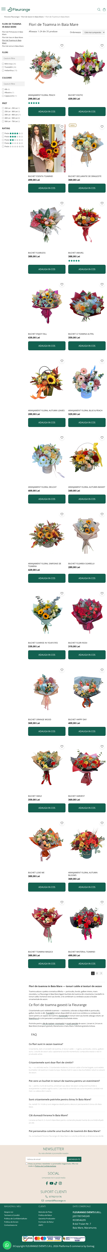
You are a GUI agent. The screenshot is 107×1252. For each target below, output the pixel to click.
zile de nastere (48, 1023)
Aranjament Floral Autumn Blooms (83, 873)
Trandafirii (50, 1013)
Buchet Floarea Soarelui (81, 563)
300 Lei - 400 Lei (11, 114)
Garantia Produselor (46, 1218)
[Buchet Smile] (46, 768)
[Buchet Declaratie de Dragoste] (87, 148)
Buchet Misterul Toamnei (81, 951)
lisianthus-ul (34, 1018)
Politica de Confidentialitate (45, 1166)
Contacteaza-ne (10, 1225)
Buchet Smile (35, 796)
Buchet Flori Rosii (77, 642)
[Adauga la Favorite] (61, 45)
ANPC (40, 1225)
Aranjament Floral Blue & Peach (85, 410)
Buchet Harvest (76, 796)
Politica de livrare (11, 1222)
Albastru (8, 92)
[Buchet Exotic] (87, 67)
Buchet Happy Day (77, 719)
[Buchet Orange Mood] (46, 691)
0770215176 (55, 1196)
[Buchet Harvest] (87, 768)
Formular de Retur (46, 1222)
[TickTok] (55, 1183)
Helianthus (9, 70)
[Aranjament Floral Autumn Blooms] (87, 844)
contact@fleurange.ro (55, 1200)
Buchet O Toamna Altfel (81, 334)
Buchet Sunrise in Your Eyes (43, 642)
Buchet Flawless (37, 252)
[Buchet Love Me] (46, 844)
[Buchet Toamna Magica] (46, 924)
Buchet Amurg (75, 252)
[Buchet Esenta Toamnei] (46, 148)
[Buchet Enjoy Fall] (46, 306)
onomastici (59, 1023)
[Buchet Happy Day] (87, 691)
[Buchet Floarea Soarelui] (87, 535)
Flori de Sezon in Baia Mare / (33, 16)
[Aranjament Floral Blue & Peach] (87, 382)
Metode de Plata (45, 1212)
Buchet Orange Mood (39, 719)
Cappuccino (9, 96)
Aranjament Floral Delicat (42, 487)
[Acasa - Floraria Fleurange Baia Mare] (19, 9)
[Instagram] (60, 1183)
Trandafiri (9, 67)
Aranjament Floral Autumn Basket (86, 487)
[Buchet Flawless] (46, 225)
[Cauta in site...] (99, 9)
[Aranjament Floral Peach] (46, 67)
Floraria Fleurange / (12, 16)
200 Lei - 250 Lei (11, 108)
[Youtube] (51, 1183)
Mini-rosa (8, 63)
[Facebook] (46, 1183)
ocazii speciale (72, 1023)
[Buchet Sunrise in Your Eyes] (46, 615)
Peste (7, 133)
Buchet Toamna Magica (40, 951)
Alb (6, 89)
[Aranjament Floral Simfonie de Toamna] (46, 535)
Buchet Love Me (36, 872)
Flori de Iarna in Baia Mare (13, 46)
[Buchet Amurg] (87, 225)
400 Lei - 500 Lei (11, 118)
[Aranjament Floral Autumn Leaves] (46, 382)
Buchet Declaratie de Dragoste (84, 176)
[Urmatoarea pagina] (101, 973)
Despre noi (8, 1212)
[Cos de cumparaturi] (104, 9)
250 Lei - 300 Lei (11, 111)
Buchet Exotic (75, 95)
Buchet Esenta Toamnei (40, 176)
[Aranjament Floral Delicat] (46, 459)
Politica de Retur (45, 1215)
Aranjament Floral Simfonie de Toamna (44, 565)
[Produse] (3, 10)
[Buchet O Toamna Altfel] (87, 306)
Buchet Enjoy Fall (37, 334)
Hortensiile (63, 1015)
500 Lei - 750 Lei (11, 121)
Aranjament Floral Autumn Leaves (46, 410)
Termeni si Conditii (12, 1215)
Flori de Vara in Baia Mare (12, 37)
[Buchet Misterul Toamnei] (87, 924)
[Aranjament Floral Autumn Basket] (87, 459)
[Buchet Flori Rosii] (87, 615)
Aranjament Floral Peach (41, 95)
